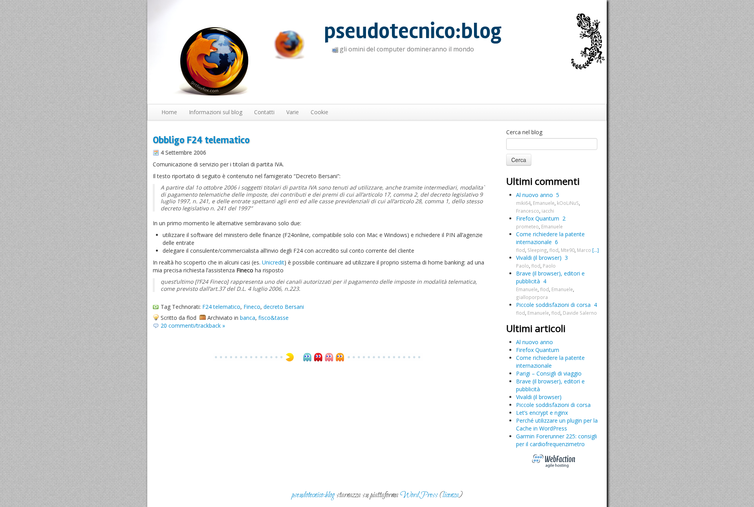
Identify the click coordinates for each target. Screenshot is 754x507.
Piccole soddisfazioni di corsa (553, 304)
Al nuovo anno (534, 195)
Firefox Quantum (537, 218)
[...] (595, 250)
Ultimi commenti (543, 181)
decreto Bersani (284, 306)
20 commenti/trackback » (193, 325)
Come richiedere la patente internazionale (550, 238)
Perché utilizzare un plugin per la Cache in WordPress (557, 424)
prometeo (527, 226)
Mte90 (568, 250)
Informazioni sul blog (215, 112)
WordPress (419, 495)
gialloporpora (532, 297)
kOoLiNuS (568, 203)
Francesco (527, 211)
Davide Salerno (580, 313)
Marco (584, 250)
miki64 (523, 203)
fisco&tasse (273, 317)
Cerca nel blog (524, 132)
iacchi (548, 211)
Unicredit (273, 262)
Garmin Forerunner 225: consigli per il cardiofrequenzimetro (556, 440)
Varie (292, 112)
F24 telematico (221, 306)
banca (247, 317)
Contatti (264, 112)
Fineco (251, 306)
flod (520, 250)
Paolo (522, 266)
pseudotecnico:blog (412, 31)
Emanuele (544, 203)
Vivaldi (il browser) (539, 257)
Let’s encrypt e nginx (542, 412)
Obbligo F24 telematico (201, 140)
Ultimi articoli (536, 328)
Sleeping (537, 250)
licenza (451, 495)
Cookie (319, 112)
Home (169, 112)
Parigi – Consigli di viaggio (549, 373)
